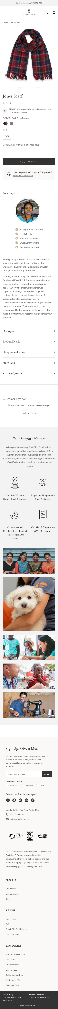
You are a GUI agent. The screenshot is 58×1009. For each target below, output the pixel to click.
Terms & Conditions (36, 995)
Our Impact (11, 888)
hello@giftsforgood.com (20, 819)
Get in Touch (11, 919)
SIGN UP (47, 774)
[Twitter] (32, 800)
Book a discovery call (23, 175)
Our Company (12, 894)
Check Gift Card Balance (16, 929)
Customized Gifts (13, 980)
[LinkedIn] (8, 800)
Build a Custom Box (14, 975)
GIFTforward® (12, 964)
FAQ (8, 924)
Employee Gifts (12, 985)
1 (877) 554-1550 (17, 814)
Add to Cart (29, 161)
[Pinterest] (26, 800)
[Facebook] (14, 800)
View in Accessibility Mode (39, 997)
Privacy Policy (8, 995)
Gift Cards (10, 959)
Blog (8, 899)
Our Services (11, 970)
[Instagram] (20, 800)
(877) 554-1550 (36, 3)
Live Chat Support (14, 934)
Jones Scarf (16, 22)
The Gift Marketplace (15, 954)
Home (5, 22)
